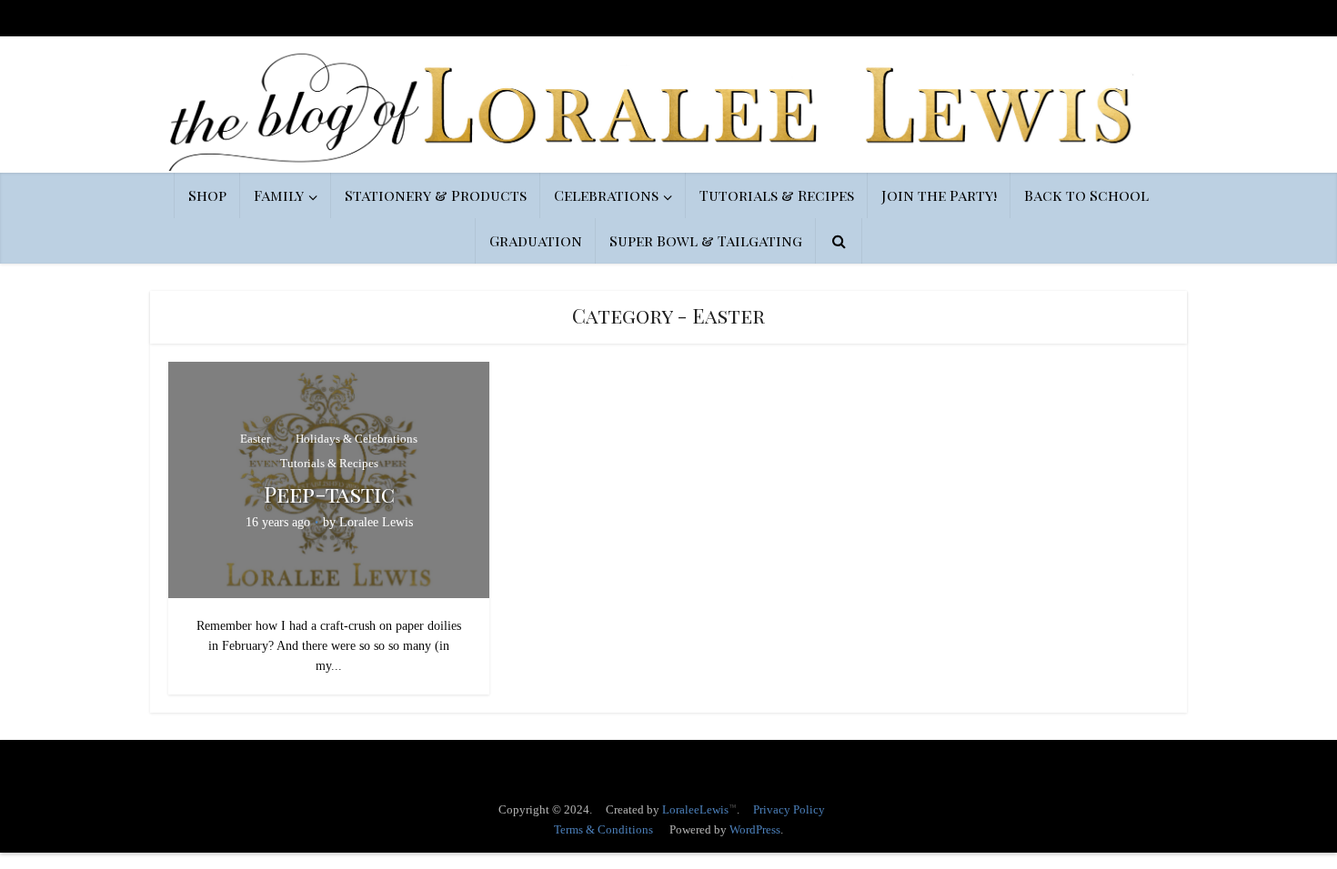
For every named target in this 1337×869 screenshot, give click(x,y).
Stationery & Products (436, 195)
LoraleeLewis (695, 809)
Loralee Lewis (376, 522)
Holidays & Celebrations (356, 438)
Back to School (1086, 195)
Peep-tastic (329, 493)
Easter (255, 438)
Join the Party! (939, 195)
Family (279, 195)
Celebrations (606, 195)
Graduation (535, 240)
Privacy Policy (789, 809)
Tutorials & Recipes (776, 195)
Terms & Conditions (603, 829)
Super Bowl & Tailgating (705, 240)
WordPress (754, 829)
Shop (207, 195)
